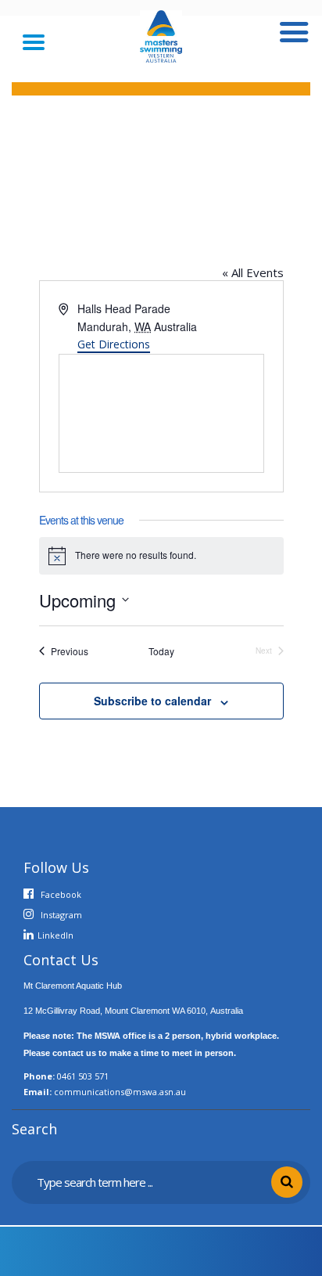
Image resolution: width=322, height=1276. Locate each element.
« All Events (253, 272)
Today (161, 651)
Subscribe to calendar (152, 700)
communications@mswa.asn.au (120, 1092)
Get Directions (113, 344)
